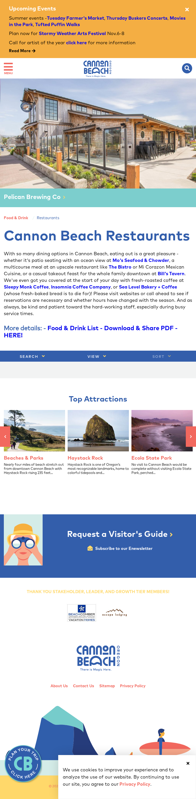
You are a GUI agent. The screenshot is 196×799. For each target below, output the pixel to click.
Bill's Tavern (171, 274)
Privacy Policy (132, 686)
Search (30, 357)
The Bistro (120, 267)
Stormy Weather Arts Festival (72, 33)
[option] (98, 143)
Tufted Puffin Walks (57, 25)
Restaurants (48, 218)
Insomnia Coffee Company (81, 287)
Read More (20, 51)
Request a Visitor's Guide (118, 534)
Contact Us (83, 686)
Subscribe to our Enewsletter (124, 549)
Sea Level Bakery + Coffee (148, 287)
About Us (59, 686)
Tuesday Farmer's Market (75, 18)
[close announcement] (187, 10)
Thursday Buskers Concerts (136, 18)
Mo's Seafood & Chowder (141, 260)
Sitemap (107, 686)
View (94, 357)
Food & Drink (16, 218)
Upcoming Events (32, 9)
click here (76, 43)
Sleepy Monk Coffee (26, 287)
